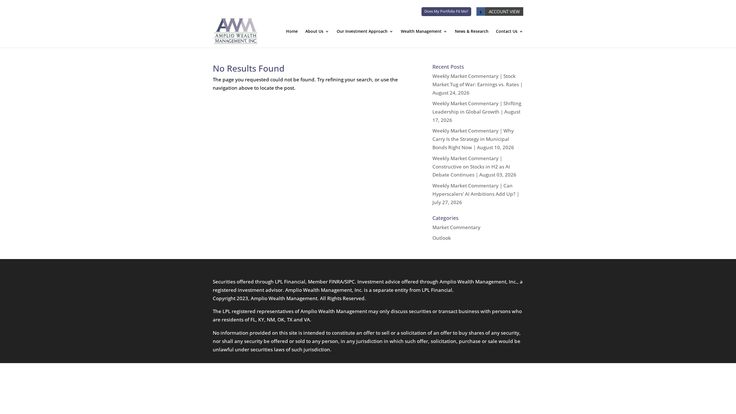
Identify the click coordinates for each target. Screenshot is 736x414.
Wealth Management (421, 31)
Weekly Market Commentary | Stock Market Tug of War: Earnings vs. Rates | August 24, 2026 (477, 84)
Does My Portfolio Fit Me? (446, 11)
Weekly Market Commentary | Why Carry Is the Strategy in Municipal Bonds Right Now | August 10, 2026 (473, 139)
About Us (314, 31)
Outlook (441, 238)
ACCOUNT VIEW (504, 11)
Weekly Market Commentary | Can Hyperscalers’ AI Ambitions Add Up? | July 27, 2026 (475, 194)
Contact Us (507, 31)
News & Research (471, 31)
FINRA (336, 281)
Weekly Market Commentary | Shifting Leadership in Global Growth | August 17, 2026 (476, 111)
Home (292, 31)
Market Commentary (456, 227)
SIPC (350, 281)
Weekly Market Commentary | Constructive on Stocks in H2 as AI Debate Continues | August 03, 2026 (474, 166)
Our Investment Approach (362, 31)
